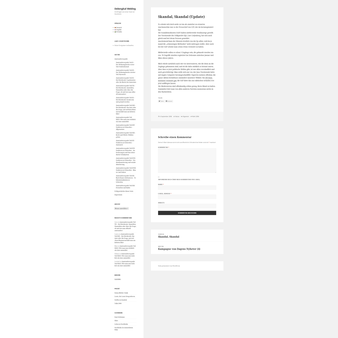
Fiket (116, 321)
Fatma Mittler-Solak (121, 293)
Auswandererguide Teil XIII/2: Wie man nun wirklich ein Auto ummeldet (126, 119)
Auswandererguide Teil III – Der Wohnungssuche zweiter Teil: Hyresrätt (125, 72)
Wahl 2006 (195, 116)
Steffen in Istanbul (121, 300)
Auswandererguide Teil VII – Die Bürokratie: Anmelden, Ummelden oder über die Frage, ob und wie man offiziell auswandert (126, 90)
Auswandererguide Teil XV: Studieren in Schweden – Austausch (125, 143)
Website (161, 203)
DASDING (118, 279)
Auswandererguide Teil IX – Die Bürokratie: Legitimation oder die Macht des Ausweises (126, 80)
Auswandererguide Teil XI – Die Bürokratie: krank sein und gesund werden (125, 100)
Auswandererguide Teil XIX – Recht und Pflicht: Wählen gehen (126, 135)
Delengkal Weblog (125, 8)
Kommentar (163, 147)
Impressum (118, 195)
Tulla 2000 (118, 303)
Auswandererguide (121, 59)
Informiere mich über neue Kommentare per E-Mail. (179, 179)
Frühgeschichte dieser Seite (124, 191)
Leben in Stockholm (121, 324)
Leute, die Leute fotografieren (125, 296)
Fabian (177, 116)
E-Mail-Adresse (164, 194)
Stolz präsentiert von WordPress (169, 266)
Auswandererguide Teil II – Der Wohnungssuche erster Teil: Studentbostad (125, 64)
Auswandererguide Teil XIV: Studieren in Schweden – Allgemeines (125, 127)
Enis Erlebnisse (120, 317)
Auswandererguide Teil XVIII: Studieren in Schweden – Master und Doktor (126, 170)
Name (161, 184)
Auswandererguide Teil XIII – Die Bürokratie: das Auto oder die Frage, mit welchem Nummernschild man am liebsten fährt (126, 109)
